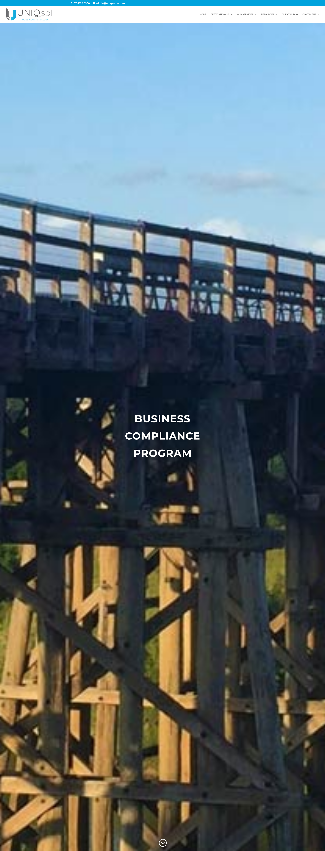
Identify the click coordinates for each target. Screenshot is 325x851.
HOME (203, 14)
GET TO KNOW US (220, 14)
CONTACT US (309, 14)
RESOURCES (267, 14)
